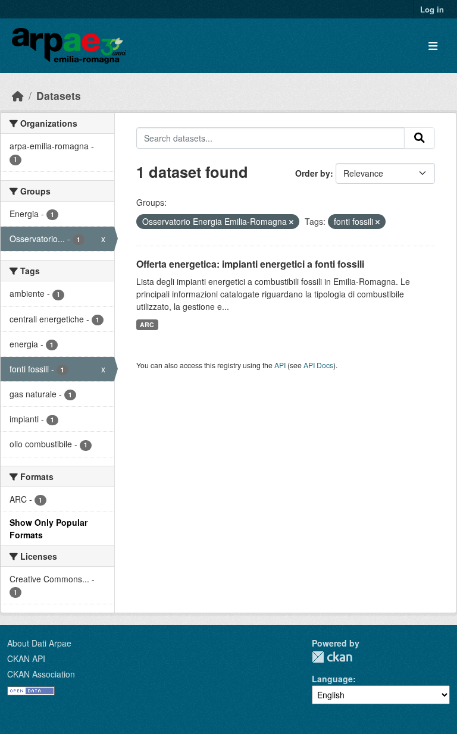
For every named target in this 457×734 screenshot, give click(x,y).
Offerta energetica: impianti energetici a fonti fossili (250, 264)
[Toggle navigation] (433, 46)
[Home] (18, 95)
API (280, 365)
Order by (312, 173)
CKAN (332, 657)
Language (332, 679)
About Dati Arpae (39, 643)
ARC (147, 324)
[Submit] (419, 138)
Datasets (58, 95)
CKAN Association (41, 674)
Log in (432, 9)
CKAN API (26, 658)
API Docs (318, 365)
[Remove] (291, 222)
